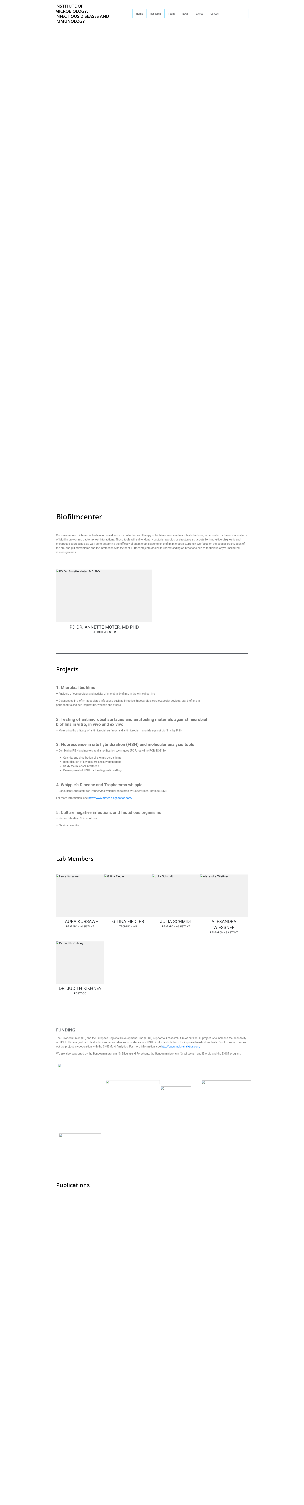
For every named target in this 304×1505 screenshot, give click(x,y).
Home (139, 13)
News (185, 13)
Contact (214, 13)
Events (199, 13)
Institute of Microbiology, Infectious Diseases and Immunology (82, 13)
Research (155, 13)
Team (171, 13)
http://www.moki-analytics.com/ (181, 1046)
